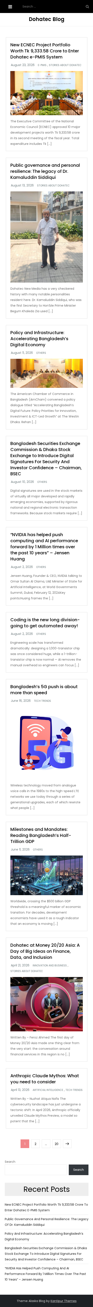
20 (58, 1144)
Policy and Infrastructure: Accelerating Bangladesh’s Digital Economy (39, 339)
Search (10, 1162)
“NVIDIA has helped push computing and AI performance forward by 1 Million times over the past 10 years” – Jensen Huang (44, 547)
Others (41, 353)
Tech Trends (42, 701)
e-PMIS (42, 65)
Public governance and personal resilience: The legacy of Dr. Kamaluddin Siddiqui (45, 171)
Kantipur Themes (64, 1301)
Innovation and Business (50, 965)
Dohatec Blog (46, 19)
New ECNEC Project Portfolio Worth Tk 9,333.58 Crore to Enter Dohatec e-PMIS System (44, 51)
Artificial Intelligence (48, 1090)
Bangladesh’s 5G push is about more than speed (44, 690)
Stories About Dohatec (65, 65)
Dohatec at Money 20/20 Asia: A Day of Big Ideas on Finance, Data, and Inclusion (45, 951)
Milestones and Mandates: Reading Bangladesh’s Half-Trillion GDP (40, 835)
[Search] (87, 6)
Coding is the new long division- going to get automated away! (45, 623)
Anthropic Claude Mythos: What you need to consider (44, 1079)
